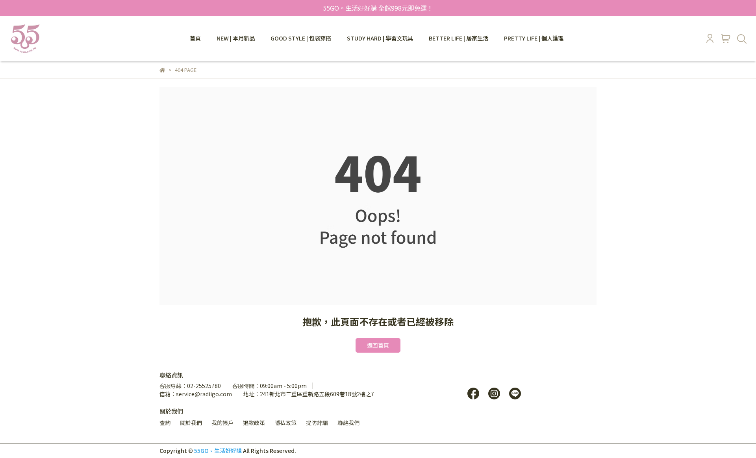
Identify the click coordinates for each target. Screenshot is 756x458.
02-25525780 (204, 386)
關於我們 (191, 423)
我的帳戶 (222, 423)
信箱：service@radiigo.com (195, 394)
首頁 (195, 38)
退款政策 (254, 423)
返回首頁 (378, 345)
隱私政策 (285, 423)
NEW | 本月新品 (236, 38)
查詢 (164, 423)
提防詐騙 (317, 423)
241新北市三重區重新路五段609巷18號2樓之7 (317, 394)
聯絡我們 (348, 423)
